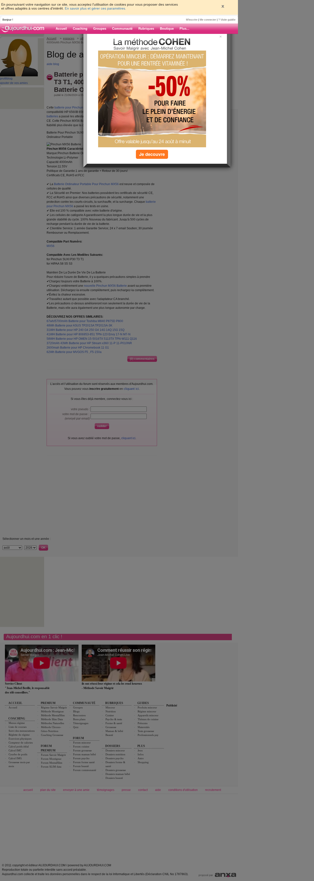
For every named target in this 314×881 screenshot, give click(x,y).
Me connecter (208, 19)
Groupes (99, 28)
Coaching (80, 28)
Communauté (122, 28)
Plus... (184, 28)
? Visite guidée (227, 19)
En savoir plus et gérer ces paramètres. (95, 8)
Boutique (167, 28)
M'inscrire (191, 19)
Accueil (61, 28)
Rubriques (146, 28)
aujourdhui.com (24, 29)
